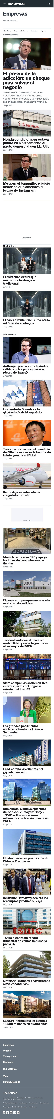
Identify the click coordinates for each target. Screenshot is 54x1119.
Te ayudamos (44, 1103)
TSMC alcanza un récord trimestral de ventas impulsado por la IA (25, 941)
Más (5, 1076)
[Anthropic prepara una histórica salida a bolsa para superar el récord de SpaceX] (27, 350)
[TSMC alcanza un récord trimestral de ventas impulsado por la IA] (27, 921)
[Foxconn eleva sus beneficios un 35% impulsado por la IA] (27, 752)
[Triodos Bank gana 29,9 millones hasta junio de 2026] (27, 624)
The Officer (10, 1093)
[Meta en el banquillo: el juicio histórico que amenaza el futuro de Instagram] (27, 167)
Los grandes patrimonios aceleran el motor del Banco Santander (23, 729)
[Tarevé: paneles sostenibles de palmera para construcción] (27, 304)
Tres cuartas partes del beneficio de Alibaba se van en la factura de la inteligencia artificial (27, 452)
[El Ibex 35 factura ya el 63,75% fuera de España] (27, 667)
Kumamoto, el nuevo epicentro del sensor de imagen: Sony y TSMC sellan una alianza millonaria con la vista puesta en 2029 (26, 815)
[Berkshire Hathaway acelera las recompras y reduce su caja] (27, 882)
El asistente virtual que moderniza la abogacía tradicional (19, 280)
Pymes (43, 31)
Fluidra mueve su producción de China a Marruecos (25, 860)
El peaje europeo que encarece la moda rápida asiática (26, 602)
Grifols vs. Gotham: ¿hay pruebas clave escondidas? (26, 982)
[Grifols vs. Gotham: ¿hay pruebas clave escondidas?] (27, 964)
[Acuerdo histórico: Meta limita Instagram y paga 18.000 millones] (27, 54)
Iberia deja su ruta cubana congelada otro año (21, 494)
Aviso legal (6, 1107)
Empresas (8, 1045)
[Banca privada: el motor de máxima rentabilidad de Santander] (27, 709)
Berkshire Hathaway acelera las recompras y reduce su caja (25, 899)
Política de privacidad (19, 1107)
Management (10, 1056)
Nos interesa (33, 1103)
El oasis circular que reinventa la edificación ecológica (26, 321)
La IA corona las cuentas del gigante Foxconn (23, 770)
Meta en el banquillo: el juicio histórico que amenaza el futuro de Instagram (26, 187)
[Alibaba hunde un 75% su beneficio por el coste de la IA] (27, 433)
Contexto (8, 1062)
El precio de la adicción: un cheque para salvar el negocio (26, 80)
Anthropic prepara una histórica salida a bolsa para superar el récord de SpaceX (25, 369)
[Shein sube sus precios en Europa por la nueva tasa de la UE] (27, 584)
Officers (7, 1050)
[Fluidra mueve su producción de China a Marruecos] (27, 842)
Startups (34, 31)
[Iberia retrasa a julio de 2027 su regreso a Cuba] (27, 476)
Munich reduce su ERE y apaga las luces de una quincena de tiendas (25, 560)
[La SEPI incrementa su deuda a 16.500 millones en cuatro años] (27, 1004)
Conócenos (23, 1103)
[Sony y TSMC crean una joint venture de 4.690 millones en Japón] (27, 792)
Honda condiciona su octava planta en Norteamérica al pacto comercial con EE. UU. (26, 143)
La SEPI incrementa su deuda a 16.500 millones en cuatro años (25, 1022)
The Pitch (7, 31)
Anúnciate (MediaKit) (10, 1103)
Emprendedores (20, 31)
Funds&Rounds (11, 1082)
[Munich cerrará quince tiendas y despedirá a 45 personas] (27, 541)
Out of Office (10, 1069)
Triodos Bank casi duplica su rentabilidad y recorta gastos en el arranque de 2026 (25, 643)
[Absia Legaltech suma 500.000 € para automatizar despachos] (27, 260)
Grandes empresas (10, 35)
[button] (4, 3)
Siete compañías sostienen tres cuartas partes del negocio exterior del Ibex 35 (25, 686)
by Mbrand (32, 1107)
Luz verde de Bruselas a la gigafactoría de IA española (22, 411)
